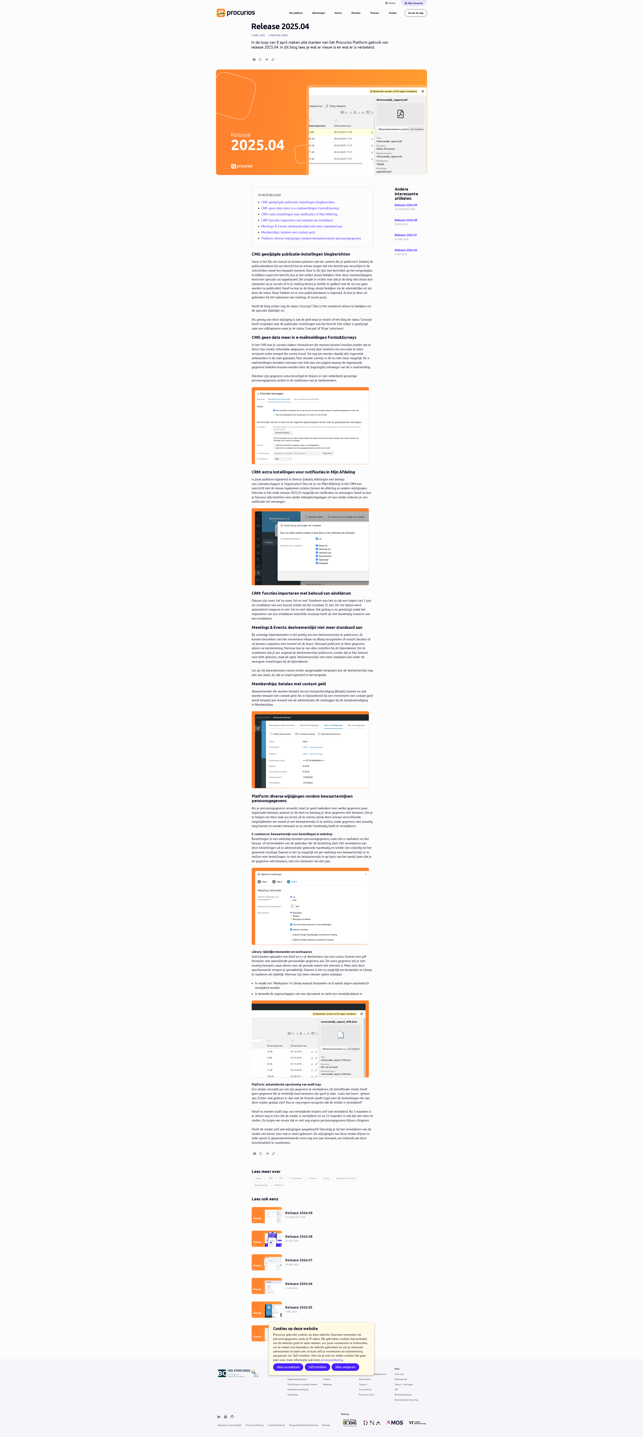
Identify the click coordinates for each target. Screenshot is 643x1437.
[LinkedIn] (218, 1416)
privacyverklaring (332, 1360)
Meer (397, 1368)
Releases (327, 1384)
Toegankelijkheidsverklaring (303, 1425)
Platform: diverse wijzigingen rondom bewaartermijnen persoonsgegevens (311, 238)
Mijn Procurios (415, 3)
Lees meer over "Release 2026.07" (411, 237)
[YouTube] (225, 1416)
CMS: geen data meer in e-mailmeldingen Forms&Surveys (300, 208)
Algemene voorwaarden (230, 1425)
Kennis (338, 12)
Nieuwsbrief (401, 1379)
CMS (281, 1178)
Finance (312, 1178)
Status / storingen (404, 1384)
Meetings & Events (346, 1178)
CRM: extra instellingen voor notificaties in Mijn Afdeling (299, 214)
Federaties (293, 1394)
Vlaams (392, 3)
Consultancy (365, 1389)
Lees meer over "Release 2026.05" (312, 1310)
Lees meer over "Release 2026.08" (411, 222)
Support (363, 1384)
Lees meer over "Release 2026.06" (411, 252)
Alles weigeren (345, 1367)
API (396, 1389)
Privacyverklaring (255, 1425)
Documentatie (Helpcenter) (372, 1374)
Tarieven (374, 12)
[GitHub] (232, 1416)
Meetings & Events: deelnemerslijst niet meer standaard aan (301, 226)
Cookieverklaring (276, 1425)
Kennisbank (365, 1379)
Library (326, 1178)
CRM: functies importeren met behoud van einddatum (297, 220)
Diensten (356, 12)
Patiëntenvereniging (298, 1389)
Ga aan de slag (415, 12)
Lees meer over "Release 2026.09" (411, 207)
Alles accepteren (288, 1367)
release (258, 1178)
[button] (254, 59)
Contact (393, 12)
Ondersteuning (366, 1368)
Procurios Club (366, 1394)
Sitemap (326, 1425)
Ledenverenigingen (297, 1379)
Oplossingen (318, 12)
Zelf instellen (317, 1367)
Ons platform (296, 12)
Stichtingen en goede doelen (302, 1384)
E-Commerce (296, 1178)
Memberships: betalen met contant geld (288, 232)
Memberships (261, 1185)
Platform (278, 1185)
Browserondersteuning (406, 1399)
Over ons (399, 1374)
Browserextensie (403, 1394)
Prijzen (326, 1379)
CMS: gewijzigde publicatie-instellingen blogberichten (298, 202)
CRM (270, 1178)
